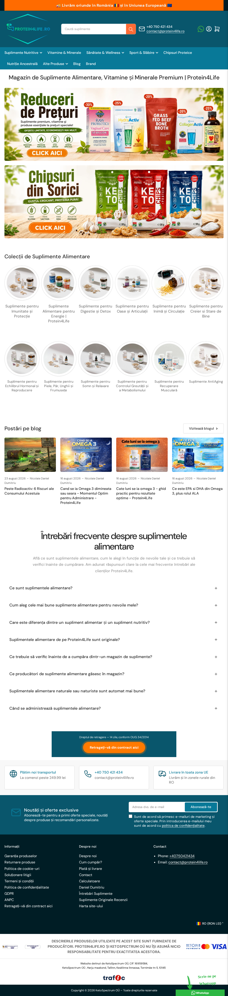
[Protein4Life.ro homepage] (27, 29)
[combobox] (98, 29)
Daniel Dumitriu (91, 887)
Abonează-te (201, 807)
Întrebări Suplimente (95, 893)
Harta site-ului (91, 906)
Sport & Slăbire (141, 52)
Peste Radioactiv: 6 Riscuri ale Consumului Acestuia (29, 491)
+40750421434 (182, 856)
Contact (85, 875)
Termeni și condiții (19, 881)
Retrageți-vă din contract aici (114, 747)
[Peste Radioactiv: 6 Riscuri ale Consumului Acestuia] (30, 455)
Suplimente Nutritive (21, 52)
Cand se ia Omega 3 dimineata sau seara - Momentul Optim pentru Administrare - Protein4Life (85, 495)
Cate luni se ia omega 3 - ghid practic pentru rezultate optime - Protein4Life (141, 493)
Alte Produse (53, 63)
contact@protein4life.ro (166, 31)
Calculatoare (89, 881)
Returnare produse (19, 862)
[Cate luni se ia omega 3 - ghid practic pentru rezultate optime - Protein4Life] (142, 455)
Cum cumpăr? (90, 862)
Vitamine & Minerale (64, 52)
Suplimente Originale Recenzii (103, 899)
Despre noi (88, 856)
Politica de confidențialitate (26, 887)
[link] (10, 947)
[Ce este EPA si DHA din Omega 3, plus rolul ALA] (198, 455)
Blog (77, 63)
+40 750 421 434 (159, 26)
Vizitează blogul (201, 428)
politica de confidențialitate (183, 825)
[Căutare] (131, 29)
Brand (91, 63)
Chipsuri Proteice (177, 52)
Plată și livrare (90, 868)
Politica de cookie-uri (21, 868)
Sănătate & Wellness (103, 52)
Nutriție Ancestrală (22, 63)
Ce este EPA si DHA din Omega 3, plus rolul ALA (197, 491)
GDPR (9, 893)
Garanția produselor (20, 856)
